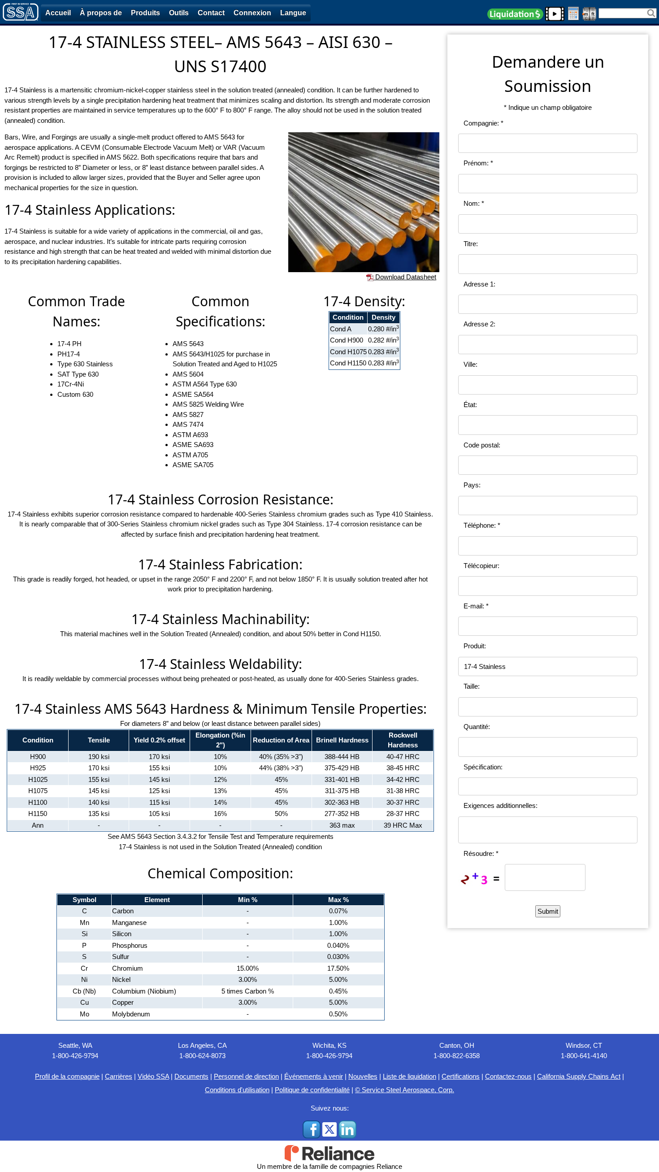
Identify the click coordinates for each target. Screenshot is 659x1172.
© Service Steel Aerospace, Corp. (404, 1090)
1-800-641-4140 (584, 1055)
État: (470, 404)
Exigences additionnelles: (501, 805)
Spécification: (483, 767)
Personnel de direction (246, 1076)
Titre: (471, 243)
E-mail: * (476, 606)
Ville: (470, 364)
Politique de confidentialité (312, 1090)
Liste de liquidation (409, 1076)
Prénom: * (478, 163)
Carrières (118, 1076)
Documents (191, 1076)
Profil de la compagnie (67, 1076)
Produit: (475, 646)
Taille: (472, 686)
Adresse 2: (479, 324)
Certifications (461, 1076)
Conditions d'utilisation (237, 1090)
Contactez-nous (508, 1076)
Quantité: (477, 726)
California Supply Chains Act (578, 1076)
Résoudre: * (481, 853)
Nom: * (474, 203)
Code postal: (482, 445)
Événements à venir (313, 1076)
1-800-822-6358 (457, 1055)
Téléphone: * (482, 525)
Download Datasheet (404, 277)
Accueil (58, 13)
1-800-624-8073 (202, 1055)
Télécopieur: (481, 565)
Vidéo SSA (153, 1076)
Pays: (472, 485)
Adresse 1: (479, 284)
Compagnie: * (483, 123)
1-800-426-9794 (75, 1055)
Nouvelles (362, 1076)
